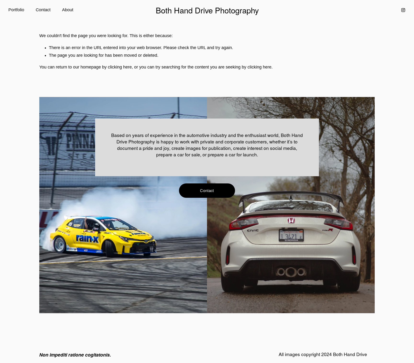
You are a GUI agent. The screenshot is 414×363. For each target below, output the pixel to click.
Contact (43, 9)
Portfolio (16, 9)
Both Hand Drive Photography (207, 10)
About (67, 9)
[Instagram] (403, 10)
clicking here (120, 67)
